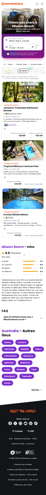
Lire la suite (34, 78)
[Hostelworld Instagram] (20, 423)
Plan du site (33, 480)
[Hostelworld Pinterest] (30, 423)
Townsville (26, 376)
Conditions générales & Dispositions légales (23, 469)
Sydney (7, 342)
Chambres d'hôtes (18, 444)
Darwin (7, 383)
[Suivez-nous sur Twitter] (15, 423)
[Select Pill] (37, 4)
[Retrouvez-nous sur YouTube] (25, 423)
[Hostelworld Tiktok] (36, 423)
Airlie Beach (9, 376)
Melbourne (25, 363)
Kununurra (28, 356)
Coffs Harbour (10, 356)
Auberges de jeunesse (22, 439)
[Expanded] (4, 64)
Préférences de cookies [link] (23, 485)
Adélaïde (25, 349)
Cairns (7, 369)
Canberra (22, 342)
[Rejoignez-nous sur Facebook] (10, 423)
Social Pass (30, 444)
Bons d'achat (32, 474)
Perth (34, 369)
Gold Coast (9, 349)
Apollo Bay (9, 363)
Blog (10, 439)
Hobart (38, 349)
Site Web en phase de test (18, 480)
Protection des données (23, 464)
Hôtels (34, 439)
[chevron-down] (24, 254)
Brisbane (21, 369)
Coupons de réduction (17, 474)
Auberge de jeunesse (11, 105)
